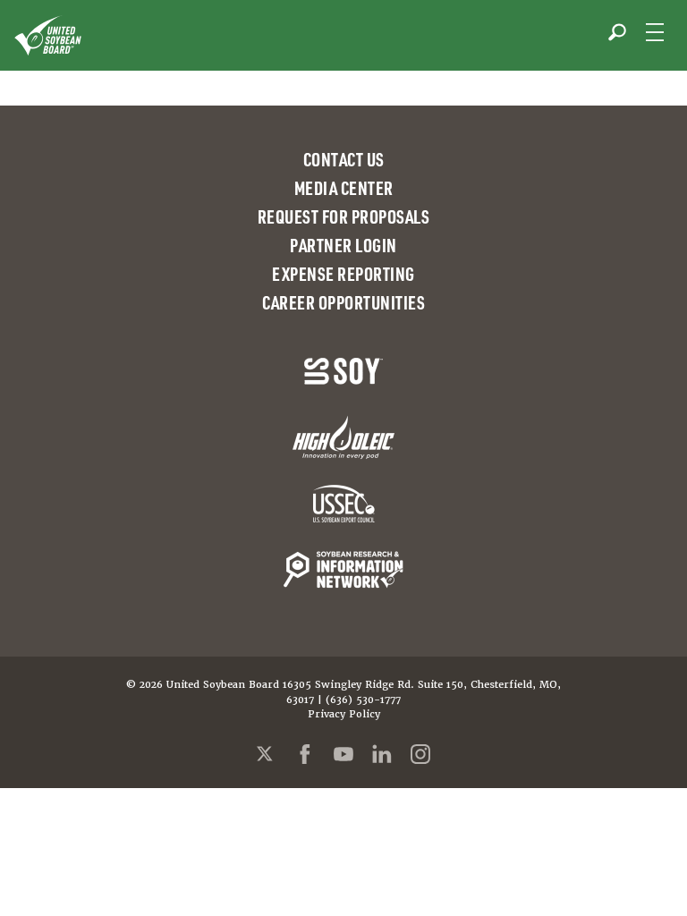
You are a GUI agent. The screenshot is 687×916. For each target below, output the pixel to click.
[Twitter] (266, 754)
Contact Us (344, 159)
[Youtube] (343, 754)
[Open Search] (617, 32)
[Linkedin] (382, 754)
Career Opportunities (343, 302)
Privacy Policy (344, 714)
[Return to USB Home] (47, 35)
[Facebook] (305, 754)
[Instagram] (420, 754)
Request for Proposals (344, 216)
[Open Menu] (655, 32)
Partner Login (343, 245)
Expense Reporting (343, 273)
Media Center (344, 187)
